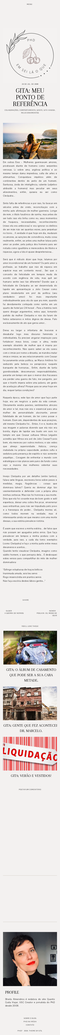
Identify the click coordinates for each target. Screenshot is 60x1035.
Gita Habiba (49, 110)
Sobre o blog (30, 1018)
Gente (40, 110)
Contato (30, 1025)
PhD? (20, 1031)
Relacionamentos (30, 113)
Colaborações (11, 110)
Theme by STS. (35, 1031)
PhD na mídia (30, 1021)
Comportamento (28, 110)
